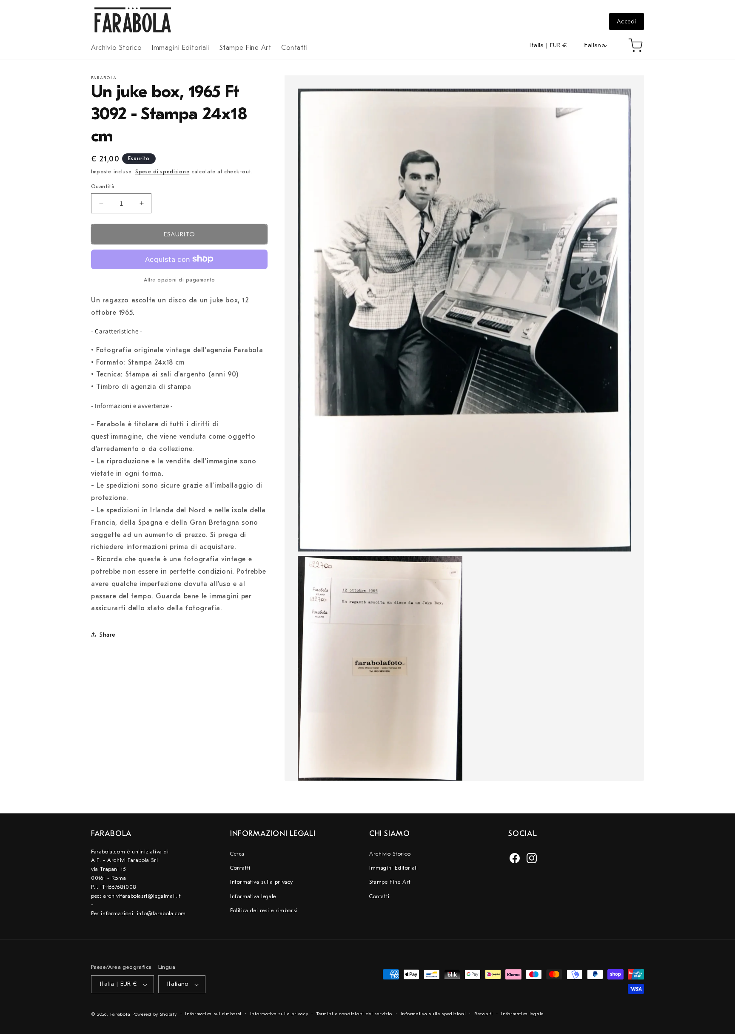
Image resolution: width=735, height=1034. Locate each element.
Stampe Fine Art (390, 882)
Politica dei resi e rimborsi (263, 910)
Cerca (237, 853)
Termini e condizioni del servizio (354, 1014)
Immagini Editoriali (393, 868)
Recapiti (483, 1014)
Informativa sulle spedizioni (433, 1014)
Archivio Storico (390, 853)
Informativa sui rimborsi (213, 1014)
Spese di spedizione (162, 172)
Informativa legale (253, 896)
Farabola (120, 1014)
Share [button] (108, 634)
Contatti (240, 868)
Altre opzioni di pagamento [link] (179, 279)
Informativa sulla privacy (261, 882)
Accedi (626, 21)
